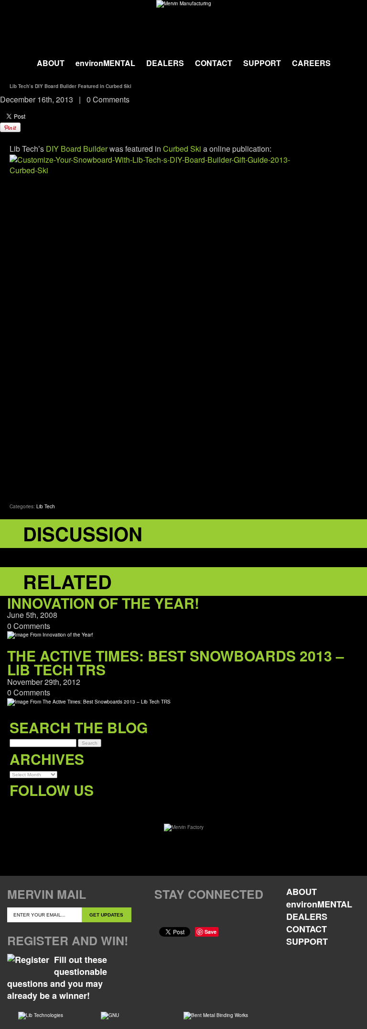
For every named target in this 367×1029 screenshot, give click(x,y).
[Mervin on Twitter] (36, 809)
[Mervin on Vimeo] (56, 809)
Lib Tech (45, 506)
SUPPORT (262, 62)
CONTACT (213, 62)
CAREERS (311, 62)
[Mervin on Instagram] (75, 809)
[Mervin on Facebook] (17, 809)
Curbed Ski (182, 148)
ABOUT (51, 62)
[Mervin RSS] (95, 809)
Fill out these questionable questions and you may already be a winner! (57, 977)
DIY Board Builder (77, 148)
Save (210, 931)
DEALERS (165, 62)
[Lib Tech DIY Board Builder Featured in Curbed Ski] (183, 324)
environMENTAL (105, 62)
